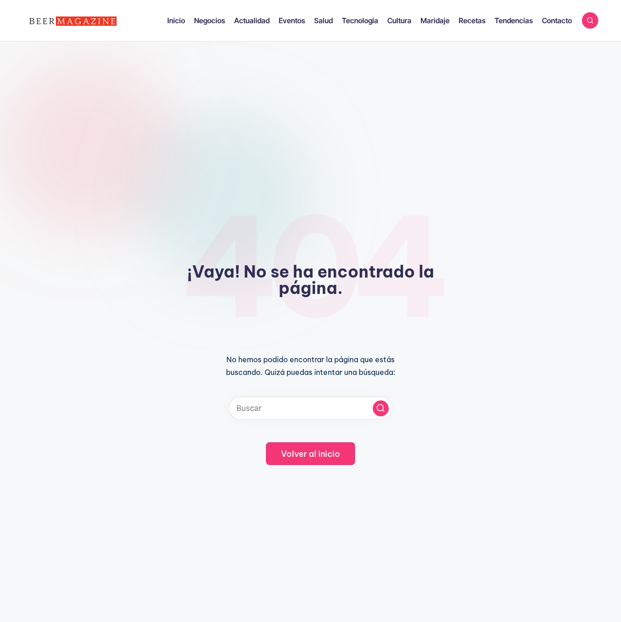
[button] (381, 408)
